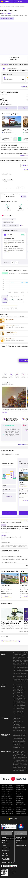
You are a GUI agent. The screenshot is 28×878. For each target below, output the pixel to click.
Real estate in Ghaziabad (7, 813)
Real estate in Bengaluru (7, 787)
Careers (4, 837)
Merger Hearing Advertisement (6, 859)
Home (1, 6)
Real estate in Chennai (6, 794)
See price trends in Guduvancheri (9, 304)
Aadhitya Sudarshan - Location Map (11, 641)
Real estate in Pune (6, 791)
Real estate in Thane (6, 807)
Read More (4, 412)
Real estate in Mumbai (6, 785)
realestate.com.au (20, 837)
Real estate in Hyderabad (7, 789)
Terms (4, 845)
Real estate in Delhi (5, 796)
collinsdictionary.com (21, 845)
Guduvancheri (11, 6)
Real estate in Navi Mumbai (7, 809)
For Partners (5, 843)
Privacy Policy (5, 850)
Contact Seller (9, 513)
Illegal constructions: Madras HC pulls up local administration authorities (11, 623)
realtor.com (19, 840)
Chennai (5, 6)
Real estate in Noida (6, 800)
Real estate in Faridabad (7, 811)
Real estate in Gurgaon (6, 798)
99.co (17, 843)
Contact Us (5, 853)
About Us (4, 840)
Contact (7, 596)
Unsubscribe (5, 855)
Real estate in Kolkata (6, 802)
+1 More (21, 225)
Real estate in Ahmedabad (7, 805)
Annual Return (6, 848)
